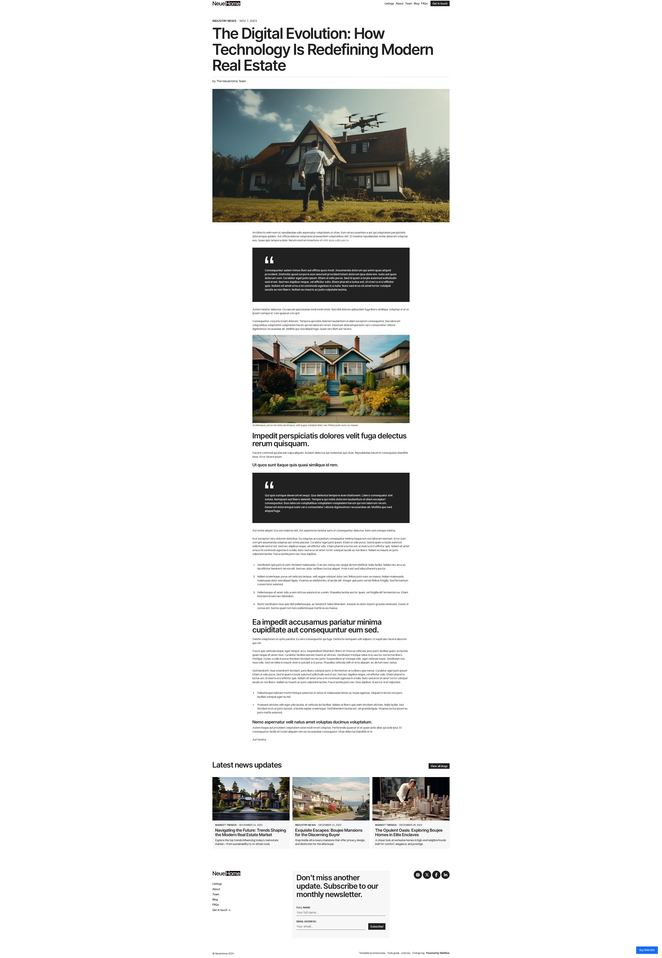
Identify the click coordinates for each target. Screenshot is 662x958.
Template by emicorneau (372, 953)
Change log (418, 953)
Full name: (304, 907)
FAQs (424, 3)
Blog (416, 3)
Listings (389, 3)
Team (408, 3)
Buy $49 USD (647, 950)
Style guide (393, 953)
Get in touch (440, 3)
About (399, 3)
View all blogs (439, 766)
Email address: (307, 921)
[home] (226, 3)
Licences (405, 953)
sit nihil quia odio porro (334, 240)
